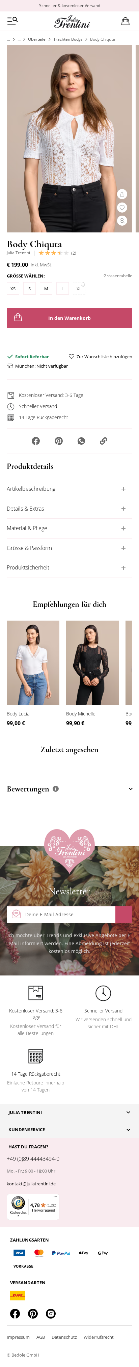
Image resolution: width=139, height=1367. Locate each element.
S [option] (29, 289)
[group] (69, 285)
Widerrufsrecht (99, 1337)
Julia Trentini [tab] (25, 1112)
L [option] (62, 289)
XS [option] (13, 289)
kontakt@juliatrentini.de (31, 1184)
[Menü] (55, 1198)
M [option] (46, 289)
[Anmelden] (123, 914)
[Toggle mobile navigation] (12, 21)
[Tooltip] (56, 789)
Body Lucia (18, 713)
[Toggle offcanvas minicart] (125, 21)
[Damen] (19, 39)
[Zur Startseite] (8, 39)
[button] (36, 441)
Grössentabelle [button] (118, 276)
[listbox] (69, 290)
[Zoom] (122, 221)
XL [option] (79, 289)
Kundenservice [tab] (26, 1129)
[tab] (69, 489)
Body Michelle (80, 713)
